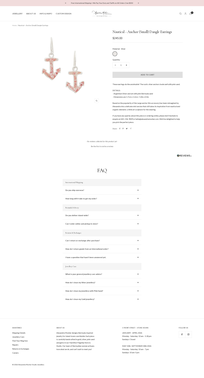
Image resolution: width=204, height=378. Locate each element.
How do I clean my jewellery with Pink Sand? (84, 291)
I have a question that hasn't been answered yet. (85, 257)
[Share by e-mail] (130, 128)
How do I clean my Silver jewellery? (80, 282)
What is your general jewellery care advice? (83, 274)
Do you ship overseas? (74, 190)
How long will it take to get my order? (81, 198)
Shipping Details (18, 333)
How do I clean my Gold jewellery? (80, 299)
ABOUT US (31, 13)
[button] (102, 146)
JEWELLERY (17, 13)
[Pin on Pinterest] (123, 128)
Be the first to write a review (102, 146)
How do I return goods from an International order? (86, 249)
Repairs (15, 345)
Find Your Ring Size (20, 341)
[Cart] (190, 13)
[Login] (185, 14)
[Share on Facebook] (119, 128)
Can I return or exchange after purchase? (82, 240)
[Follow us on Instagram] (188, 334)
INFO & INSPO (46, 13)
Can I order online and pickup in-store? (81, 224)
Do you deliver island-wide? (77, 215)
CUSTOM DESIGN (63, 13)
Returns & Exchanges (20, 349)
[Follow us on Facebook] (182, 334)
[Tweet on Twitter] (127, 128)
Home (14, 25)
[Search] (180, 14)
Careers (15, 353)
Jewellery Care (18, 337)
